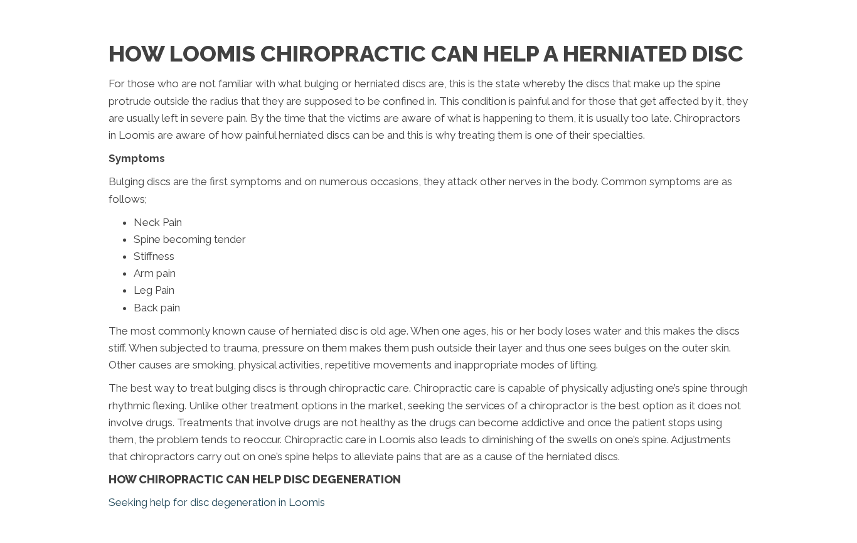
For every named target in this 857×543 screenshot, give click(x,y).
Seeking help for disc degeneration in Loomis (217, 502)
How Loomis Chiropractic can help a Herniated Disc (426, 53)
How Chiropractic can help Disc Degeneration (255, 479)
